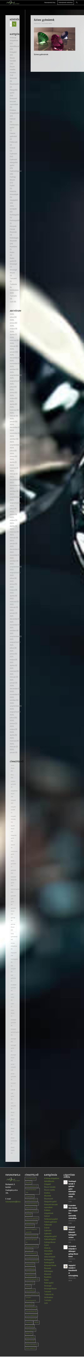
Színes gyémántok (44, 20)
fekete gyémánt (13, 864)
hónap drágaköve (13, 946)
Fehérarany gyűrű (13, 854)
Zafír (11, 301)
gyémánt (13, 871)
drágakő (13, 801)
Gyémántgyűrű (15, 171)
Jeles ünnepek (49, 1256)
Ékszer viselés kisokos (13, 69)
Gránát (12, 148)
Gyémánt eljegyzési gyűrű (14, 162)
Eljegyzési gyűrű (13, 838)
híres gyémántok (13, 936)
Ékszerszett (14, 84)
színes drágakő (13, 1067)
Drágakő (13, 52)
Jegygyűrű (14, 200)
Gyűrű (12, 185)
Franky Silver (48, 24)
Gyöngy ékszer (49, 1242)
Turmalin (13, 296)
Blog (12, 776)
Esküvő (12, 119)
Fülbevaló (13, 142)
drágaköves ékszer (13, 793)
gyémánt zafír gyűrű (13, 900)
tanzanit (13, 1084)
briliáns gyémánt (13, 784)
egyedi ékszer (13, 828)
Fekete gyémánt (50, 1222)
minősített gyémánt (13, 987)
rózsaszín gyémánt (13, 1022)
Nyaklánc (13, 246)
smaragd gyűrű (13, 1048)
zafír (13, 1090)
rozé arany (12, 997)
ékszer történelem (13, 1141)
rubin (12, 1005)
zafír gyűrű (12, 1096)
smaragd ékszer (13, 1057)
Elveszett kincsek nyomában (14, 101)
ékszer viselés (13, 1150)
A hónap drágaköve (51, 1178)
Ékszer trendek (49, 1187)
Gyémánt (13, 153)
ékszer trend (12, 1131)
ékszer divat (12, 1122)
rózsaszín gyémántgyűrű (13, 1032)
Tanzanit (13, 278)
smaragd (13, 1040)
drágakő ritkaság (13, 819)
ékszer (12, 1114)
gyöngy (13, 919)
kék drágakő (13, 968)
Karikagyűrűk (15, 220)
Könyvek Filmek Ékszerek (13, 229)
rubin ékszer (12, 1013)
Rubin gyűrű (48, 1283)
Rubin (12, 252)
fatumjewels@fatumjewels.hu (17, 1201)
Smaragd (13, 264)
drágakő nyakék (13, 810)
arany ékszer (12, 768)
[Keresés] (77, 2)
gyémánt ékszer (13, 911)
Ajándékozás (15, 46)
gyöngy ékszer (13, 927)
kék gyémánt (13, 978)
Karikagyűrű (14, 214)
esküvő (13, 846)
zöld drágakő (13, 1106)
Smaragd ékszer (50, 1288)
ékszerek (13, 78)
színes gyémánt (13, 1076)
